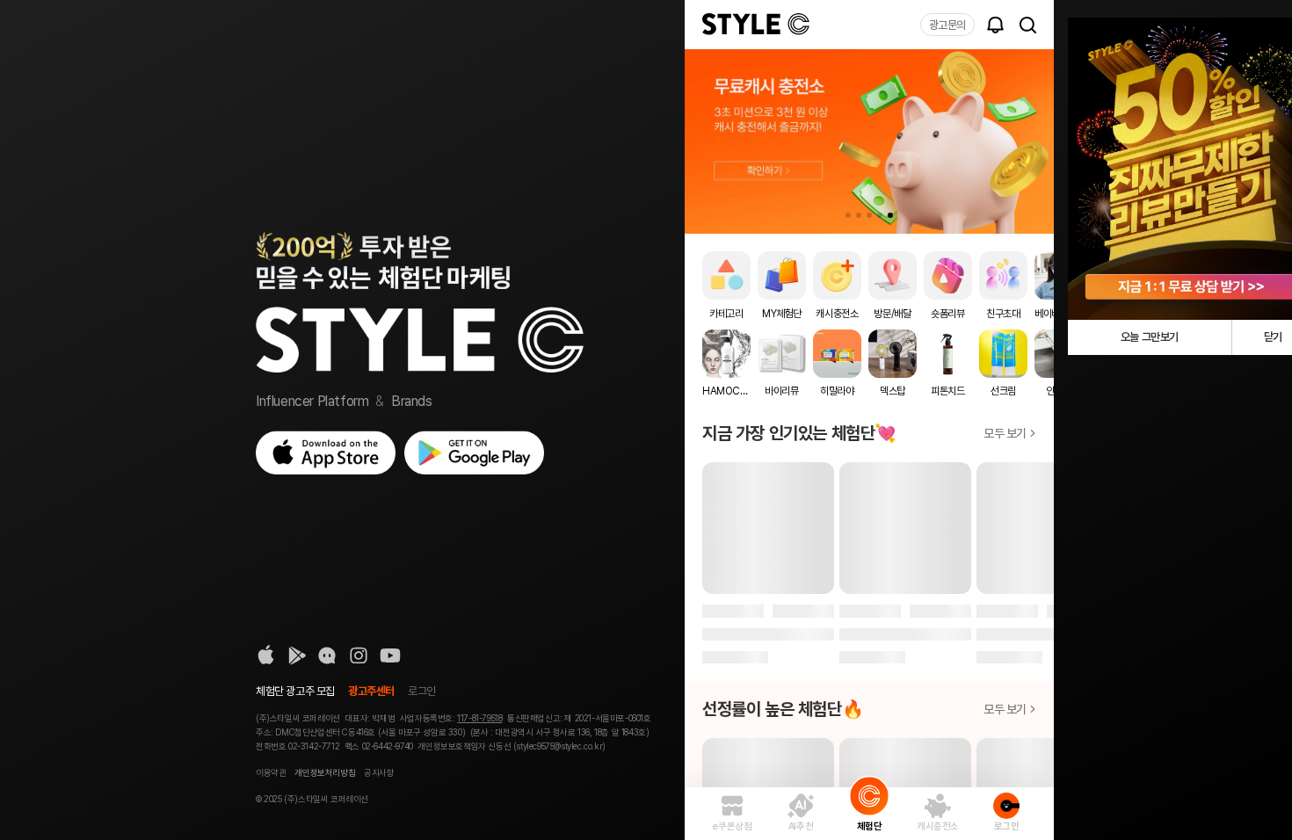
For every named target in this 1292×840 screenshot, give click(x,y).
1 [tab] (848, 215)
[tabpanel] (869, 141)
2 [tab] (858, 215)
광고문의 (947, 25)
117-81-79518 (479, 718)
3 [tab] (869, 215)
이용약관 (271, 772)
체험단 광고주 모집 (295, 691)
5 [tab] (890, 215)
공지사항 (379, 772)
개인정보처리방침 (324, 772)
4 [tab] (880, 215)
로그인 (422, 691)
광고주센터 (371, 691)
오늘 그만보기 (1150, 337)
